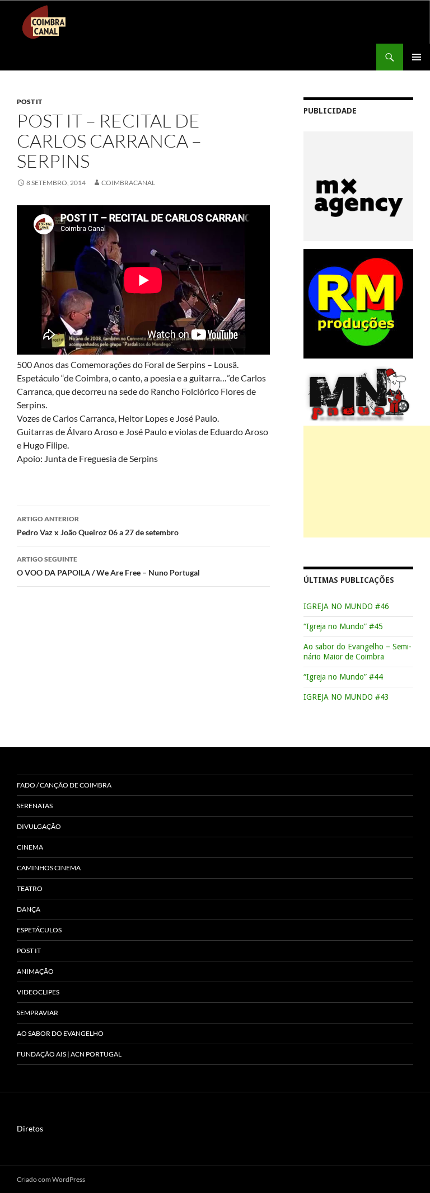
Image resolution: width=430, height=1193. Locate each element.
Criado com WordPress (51, 1179)
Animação (35, 971)
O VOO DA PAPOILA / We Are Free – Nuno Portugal (108, 566)
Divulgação (39, 826)
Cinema (30, 847)
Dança (28, 909)
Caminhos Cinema (49, 868)
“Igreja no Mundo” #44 (343, 676)
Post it (29, 101)
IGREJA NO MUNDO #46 (346, 606)
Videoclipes (38, 992)
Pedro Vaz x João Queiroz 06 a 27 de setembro (98, 526)
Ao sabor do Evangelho (60, 1033)
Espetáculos (39, 930)
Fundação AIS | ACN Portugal (69, 1054)
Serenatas (35, 805)
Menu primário (416, 57)
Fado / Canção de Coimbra (64, 785)
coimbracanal (128, 182)
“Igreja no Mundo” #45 (343, 626)
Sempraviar (37, 1012)
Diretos (30, 1128)
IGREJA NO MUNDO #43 (346, 696)
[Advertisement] (366, 481)
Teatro (30, 888)
